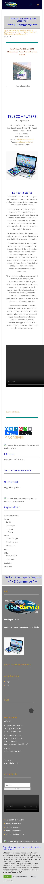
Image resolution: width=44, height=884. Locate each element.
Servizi (8, 522)
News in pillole (11, 556)
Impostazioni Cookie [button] (20, 876)
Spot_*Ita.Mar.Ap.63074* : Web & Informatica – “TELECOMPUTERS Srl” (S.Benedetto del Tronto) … (20, 32)
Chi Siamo (8, 566)
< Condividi (14, 437)
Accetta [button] (7, 876)
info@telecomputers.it (25, 139)
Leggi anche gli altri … (12, 487)
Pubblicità (9, 529)
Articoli (6, 535)
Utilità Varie (10, 559)
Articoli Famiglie (12, 538)
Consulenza (10, 525)
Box (7, 685)
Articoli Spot (10, 546)
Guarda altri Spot (12, 412)
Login (8, 681)
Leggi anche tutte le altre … (14, 459)
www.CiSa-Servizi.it (11, 515)
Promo (10, 532)
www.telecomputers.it (24, 142)
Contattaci (8, 563)
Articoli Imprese (12, 542)
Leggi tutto (8, 880)
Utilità (6, 553)
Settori (6, 519)
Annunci (7, 549)
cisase (9, 36)
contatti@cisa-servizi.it (12, 751)
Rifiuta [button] (33, 876)
